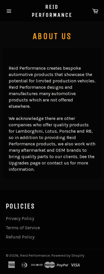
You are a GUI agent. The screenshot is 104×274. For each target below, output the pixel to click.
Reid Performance (52, 10)
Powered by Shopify (67, 255)
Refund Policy (20, 237)
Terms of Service (23, 227)
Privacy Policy (20, 218)
